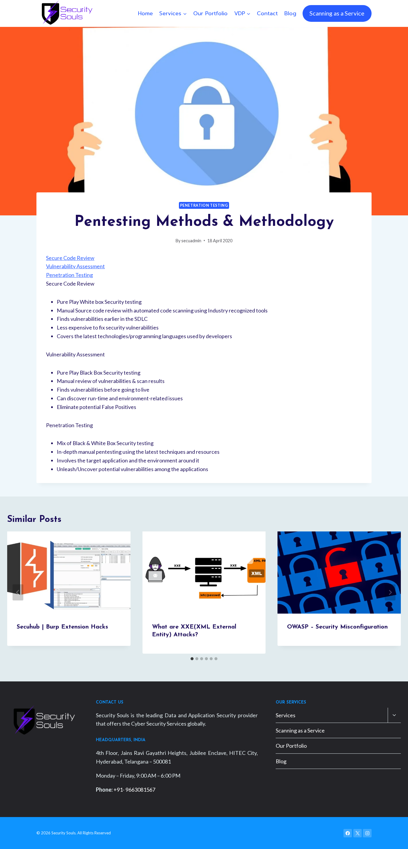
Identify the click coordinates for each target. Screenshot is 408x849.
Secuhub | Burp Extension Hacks (62, 627)
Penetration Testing (204, 205)
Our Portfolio (210, 13)
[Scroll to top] (394, 838)
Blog (290, 13)
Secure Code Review (70, 258)
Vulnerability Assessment (75, 266)
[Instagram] (367, 833)
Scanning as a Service (336, 13)
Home (145, 13)
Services (285, 715)
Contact (267, 13)
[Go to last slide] (18, 592)
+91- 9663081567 (134, 789)
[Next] (390, 592)
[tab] (192, 658)
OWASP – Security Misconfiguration (337, 627)
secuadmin (191, 240)
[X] (357, 833)
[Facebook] (347, 833)
